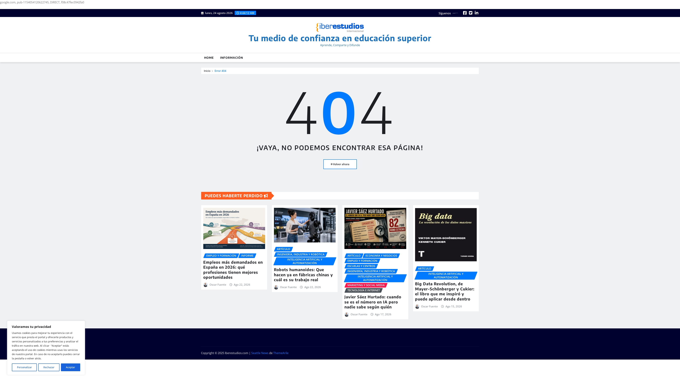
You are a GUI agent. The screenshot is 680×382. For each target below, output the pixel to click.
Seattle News (259, 353)
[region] (46, 348)
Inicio (207, 71)
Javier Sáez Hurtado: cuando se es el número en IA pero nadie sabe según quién (372, 301)
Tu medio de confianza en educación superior (340, 38)
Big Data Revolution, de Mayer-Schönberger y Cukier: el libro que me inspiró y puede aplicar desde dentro (444, 291)
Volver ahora (341, 164)
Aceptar (70, 367)
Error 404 (220, 71)
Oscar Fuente (217, 284)
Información (231, 57)
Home (209, 57)
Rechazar (48, 367)
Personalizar (24, 367)
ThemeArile (280, 353)
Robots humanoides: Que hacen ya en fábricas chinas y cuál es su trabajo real (303, 274)
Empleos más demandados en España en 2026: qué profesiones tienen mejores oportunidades (233, 270)
